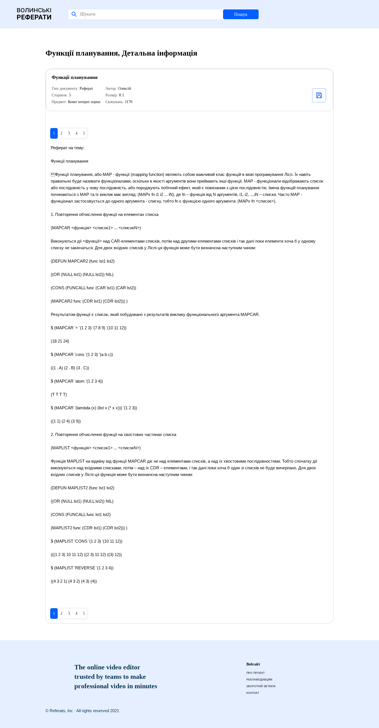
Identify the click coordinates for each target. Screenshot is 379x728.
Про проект (255, 672)
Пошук (240, 14)
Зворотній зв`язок (261, 686)
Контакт (252, 692)
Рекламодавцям (259, 679)
